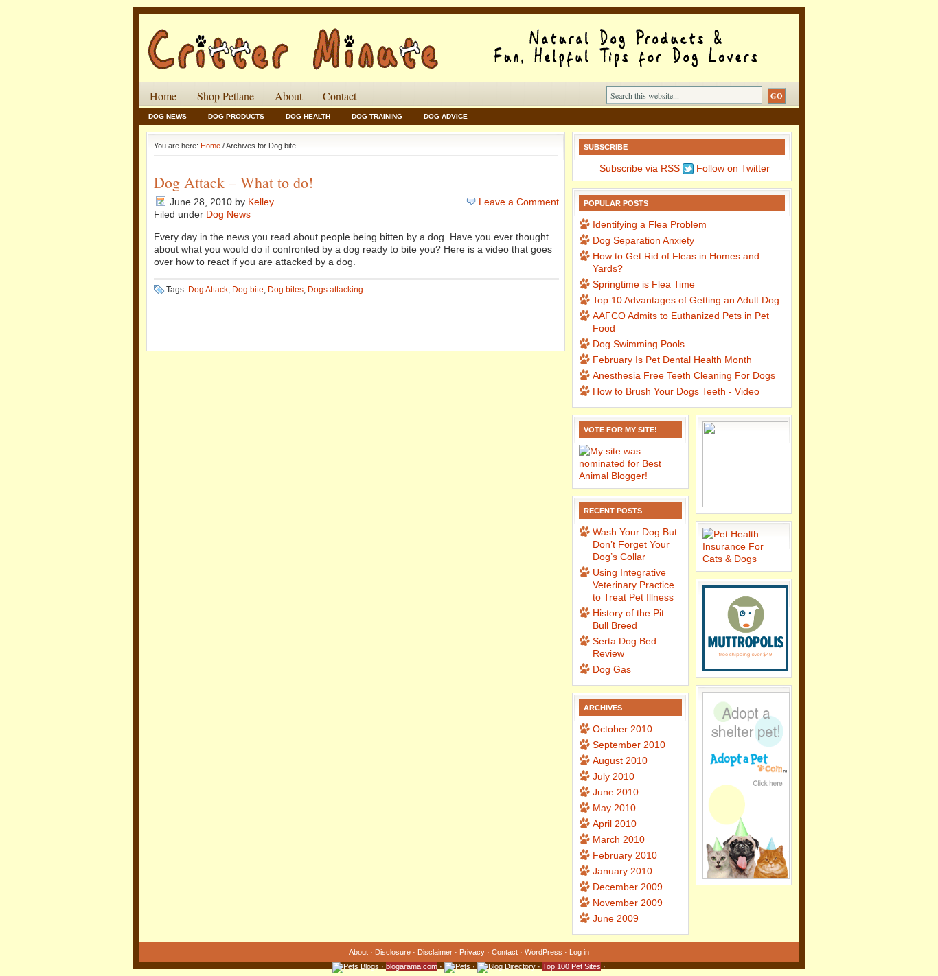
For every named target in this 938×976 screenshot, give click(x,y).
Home (163, 96)
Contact (339, 96)
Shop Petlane (225, 96)
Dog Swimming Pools (639, 343)
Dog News (167, 116)
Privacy (472, 952)
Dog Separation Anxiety (643, 240)
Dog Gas (612, 669)
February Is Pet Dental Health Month (672, 359)
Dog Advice (446, 116)
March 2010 (619, 839)
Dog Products (236, 116)
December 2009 (628, 886)
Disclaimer (435, 952)
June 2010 (616, 792)
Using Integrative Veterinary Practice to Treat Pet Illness (633, 585)
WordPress (543, 952)
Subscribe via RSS (638, 168)
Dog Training (377, 116)
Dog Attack (208, 289)
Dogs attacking (335, 289)
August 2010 (620, 760)
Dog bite (248, 289)
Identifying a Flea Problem (650, 224)
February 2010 (625, 855)
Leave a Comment (519, 201)
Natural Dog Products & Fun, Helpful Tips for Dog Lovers (304, 40)
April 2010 (615, 823)
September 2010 (629, 744)
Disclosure (393, 952)
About (288, 96)
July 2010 (613, 776)
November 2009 (628, 902)
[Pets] (457, 966)
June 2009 (616, 918)
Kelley (261, 201)
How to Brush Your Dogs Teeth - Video (676, 391)
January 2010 (622, 870)
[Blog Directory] (506, 966)
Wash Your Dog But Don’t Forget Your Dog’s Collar (635, 544)
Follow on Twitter (732, 168)
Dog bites (286, 289)
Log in (579, 952)
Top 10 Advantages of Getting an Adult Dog (686, 299)
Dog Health (308, 116)
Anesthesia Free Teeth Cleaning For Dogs (684, 375)
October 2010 (622, 728)
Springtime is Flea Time (644, 284)
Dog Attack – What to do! (233, 182)
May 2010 (614, 807)
